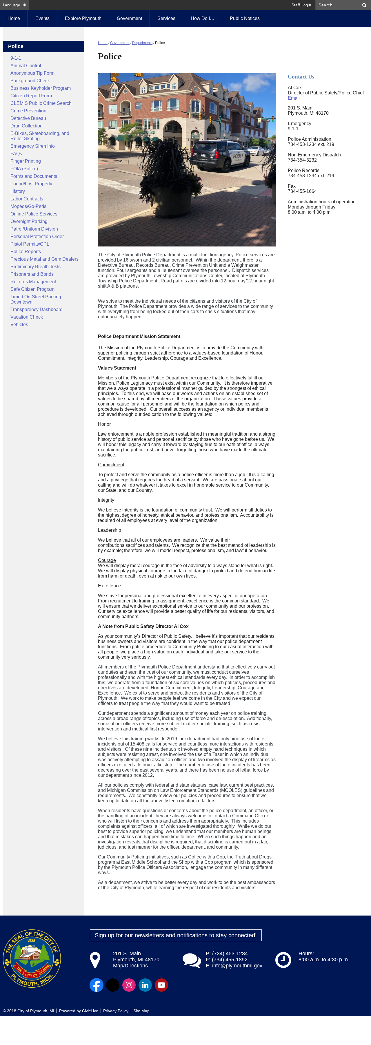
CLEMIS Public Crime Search (41, 103)
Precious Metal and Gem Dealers (44, 259)
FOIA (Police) (24, 168)
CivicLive (90, 1011)
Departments (142, 43)
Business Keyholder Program (40, 88)
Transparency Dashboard (36, 309)
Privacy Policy (115, 1011)
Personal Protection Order (37, 236)
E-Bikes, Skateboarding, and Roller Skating (39, 136)
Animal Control (25, 65)
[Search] (365, 5)
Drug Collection (26, 125)
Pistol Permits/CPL (29, 244)
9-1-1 (15, 58)
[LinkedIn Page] (145, 985)
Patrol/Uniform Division (34, 228)
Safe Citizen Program (32, 289)
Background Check (30, 80)
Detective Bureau (28, 118)
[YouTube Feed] (161, 985)
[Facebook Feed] (96, 985)
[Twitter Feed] (112, 985)
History (17, 191)
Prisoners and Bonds (32, 274)
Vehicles (19, 324)
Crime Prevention (28, 110)
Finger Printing (25, 161)
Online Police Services (33, 213)
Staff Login (301, 5)
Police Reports (25, 251)
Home (103, 43)
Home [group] (14, 18)
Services (166, 18)
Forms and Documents (33, 176)
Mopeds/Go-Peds (28, 206)
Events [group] (42, 18)
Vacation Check (26, 317)
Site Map (141, 1011)
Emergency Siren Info (32, 146)
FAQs (16, 153)
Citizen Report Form (31, 95)
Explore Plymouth (83, 18)
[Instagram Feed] (129, 985)
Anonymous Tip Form (32, 73)
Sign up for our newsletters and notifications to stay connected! (176, 935)
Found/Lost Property (31, 183)
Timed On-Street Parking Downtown (35, 299)
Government (129, 18)
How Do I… (202, 18)
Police (15, 46)
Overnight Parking (29, 221)
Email (294, 98)
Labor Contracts (26, 198)
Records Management (33, 281)
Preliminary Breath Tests (35, 266)
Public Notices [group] (245, 18)
